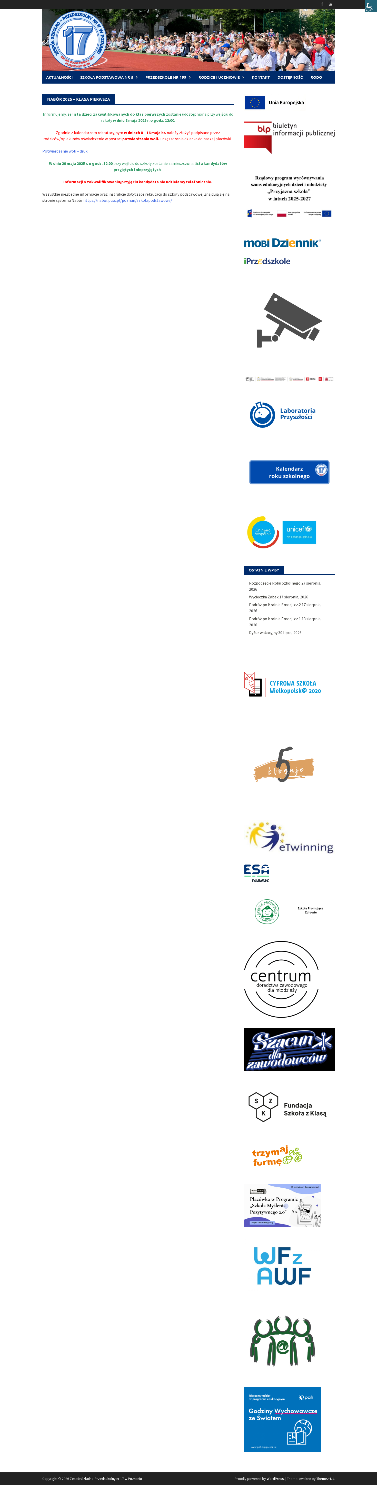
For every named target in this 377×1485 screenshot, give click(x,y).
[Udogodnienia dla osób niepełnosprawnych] (371, 6)
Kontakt (261, 77)
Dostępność (290, 77)
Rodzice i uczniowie (219, 77)
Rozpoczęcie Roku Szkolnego (275, 583)
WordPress (275, 1478)
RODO (316, 77)
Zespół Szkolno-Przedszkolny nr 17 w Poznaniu (106, 1478)
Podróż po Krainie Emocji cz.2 (275, 604)
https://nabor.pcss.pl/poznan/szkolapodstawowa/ (127, 200)
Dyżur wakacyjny (263, 632)
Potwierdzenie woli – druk (64, 151)
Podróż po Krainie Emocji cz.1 (275, 618)
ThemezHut (325, 1478)
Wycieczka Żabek (264, 596)
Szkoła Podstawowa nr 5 (106, 77)
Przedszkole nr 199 (165, 77)
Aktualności (59, 77)
